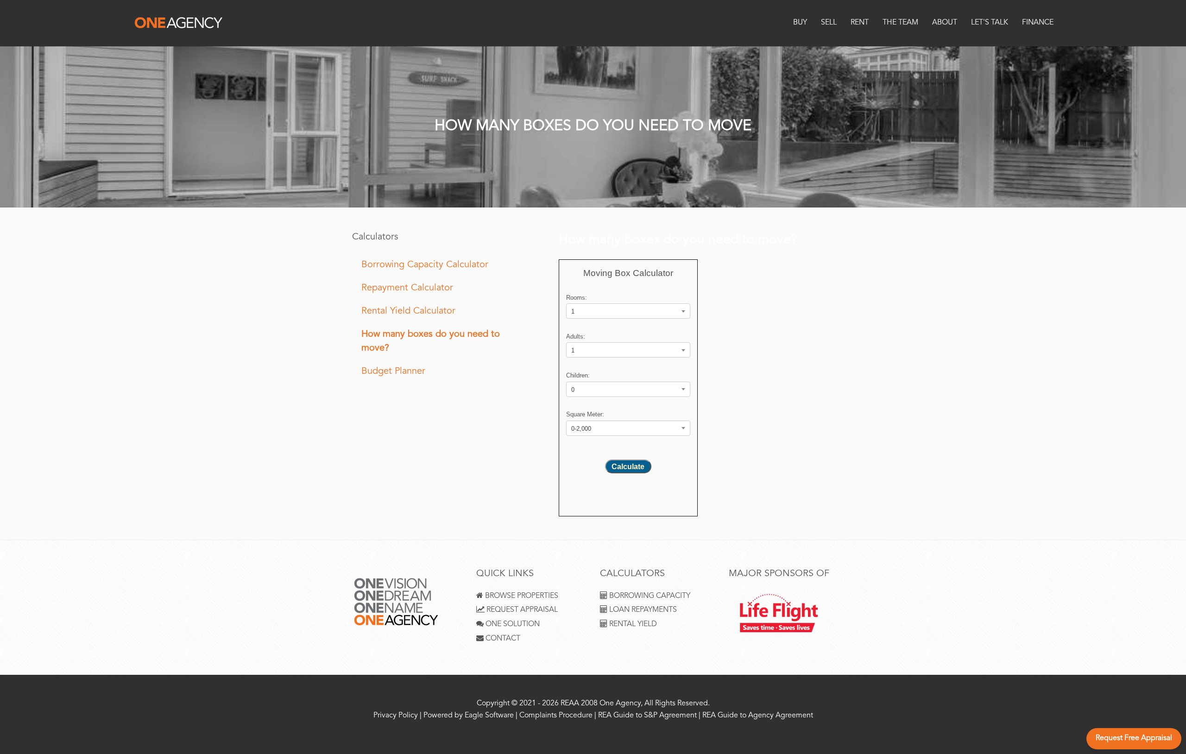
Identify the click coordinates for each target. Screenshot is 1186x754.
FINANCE (1038, 23)
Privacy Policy (395, 716)
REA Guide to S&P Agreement (648, 716)
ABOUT (944, 23)
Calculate (628, 467)
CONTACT (502, 639)
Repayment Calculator (407, 288)
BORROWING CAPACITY (648, 596)
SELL (829, 23)
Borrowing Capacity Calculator (424, 265)
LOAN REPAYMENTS (642, 610)
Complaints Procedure (556, 716)
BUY (800, 23)
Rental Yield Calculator (408, 311)
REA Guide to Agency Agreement (757, 716)
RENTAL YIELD (632, 624)
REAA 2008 (579, 704)
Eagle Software (489, 716)
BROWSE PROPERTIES (520, 596)
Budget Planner (393, 372)
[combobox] (628, 311)
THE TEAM (900, 23)
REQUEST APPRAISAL (521, 610)
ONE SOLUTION (512, 624)
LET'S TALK (989, 23)
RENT (860, 23)
